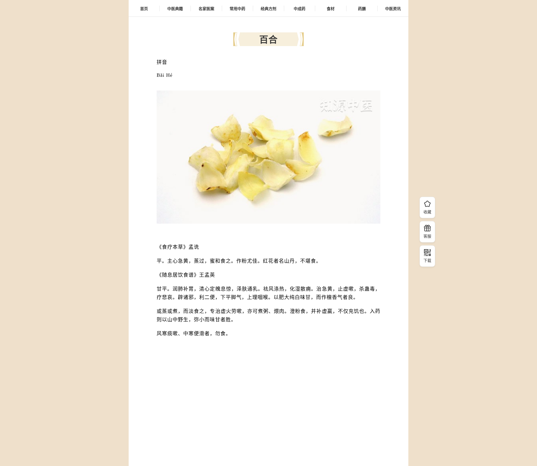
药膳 (362, 8)
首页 (144, 8)
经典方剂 (268, 8)
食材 (331, 8)
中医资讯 (393, 8)
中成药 (299, 8)
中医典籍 (175, 8)
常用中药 (237, 8)
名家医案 (206, 8)
